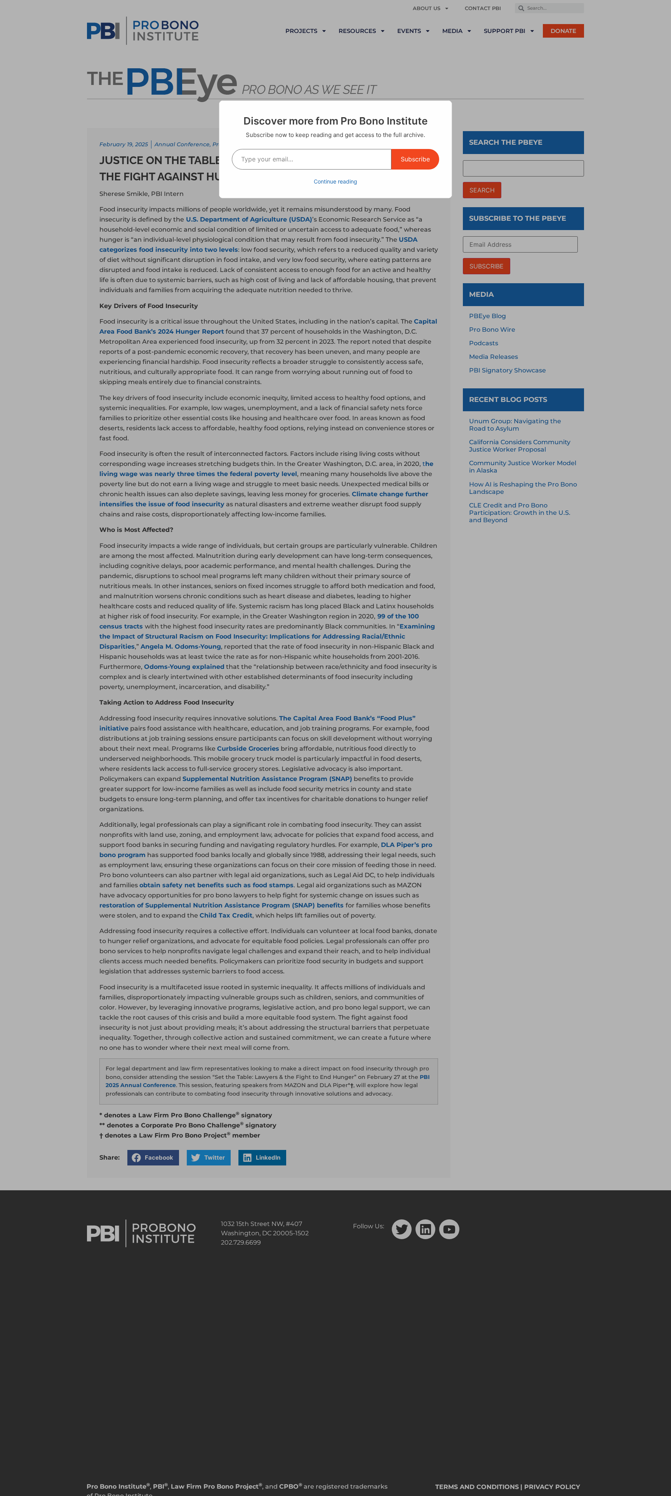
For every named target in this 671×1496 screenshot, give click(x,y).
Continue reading (335, 181)
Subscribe (415, 159)
